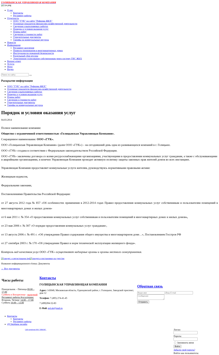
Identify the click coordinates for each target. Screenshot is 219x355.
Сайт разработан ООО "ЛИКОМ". (35, 329)
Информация (13, 45)
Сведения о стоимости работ (27, 34)
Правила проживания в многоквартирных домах (38, 50)
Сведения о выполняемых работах (30, 26)
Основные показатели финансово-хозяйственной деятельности (45, 23)
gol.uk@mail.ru (55, 308)
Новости (11, 42)
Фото (10, 66)
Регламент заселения (23, 48)
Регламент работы (22, 15)
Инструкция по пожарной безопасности (33, 53)
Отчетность (13, 18)
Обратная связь (150, 286)
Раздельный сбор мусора (25, 56)
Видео (10, 69)
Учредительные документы (27, 37)
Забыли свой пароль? (184, 350)
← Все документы (10, 268)
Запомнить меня (185, 342)
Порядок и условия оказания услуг (31, 29)
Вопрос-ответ (14, 61)
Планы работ (19, 31)
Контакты (18, 13)
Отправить (143, 302)
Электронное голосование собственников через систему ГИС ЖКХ (47, 58)
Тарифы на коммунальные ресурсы (31, 40)
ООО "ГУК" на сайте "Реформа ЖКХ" (32, 21)
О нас (10, 10)
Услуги (10, 64)
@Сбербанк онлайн (17, 324)
